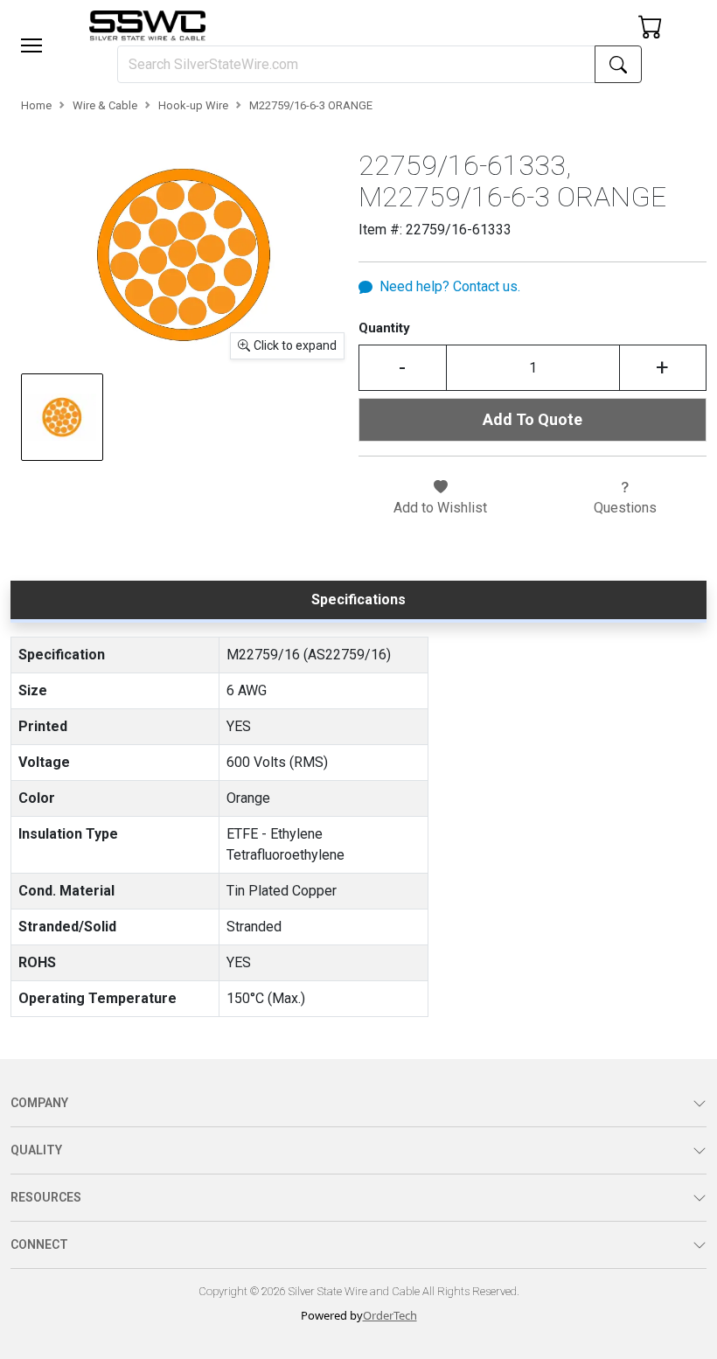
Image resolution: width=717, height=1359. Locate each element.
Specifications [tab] (358, 599)
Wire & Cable (105, 105)
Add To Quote (532, 419)
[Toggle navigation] (31, 45)
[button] (31, 45)
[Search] (618, 64)
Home (36, 105)
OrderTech (390, 1315)
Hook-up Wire (193, 105)
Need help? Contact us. (449, 286)
